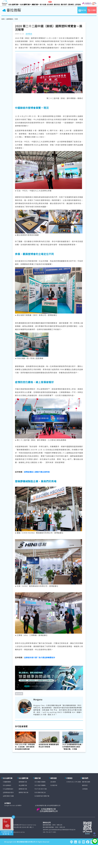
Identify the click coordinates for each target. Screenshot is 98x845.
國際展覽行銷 (23, 782)
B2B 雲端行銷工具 (40, 792)
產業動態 (9, 19)
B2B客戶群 (53, 785)
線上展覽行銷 (23, 785)
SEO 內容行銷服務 (40, 785)
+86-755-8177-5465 (49, 832)
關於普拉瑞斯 (86, 782)
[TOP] (95, 833)
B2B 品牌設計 (7, 785)
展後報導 (19, 693)
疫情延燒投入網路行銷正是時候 (37, 472)
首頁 (3, 19)
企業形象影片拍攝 (8, 796)
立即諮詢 (78, 4)
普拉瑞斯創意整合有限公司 (26, 842)
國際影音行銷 (23, 789)
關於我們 (64, 4)
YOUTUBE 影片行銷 (41, 789)
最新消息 (57, 4)
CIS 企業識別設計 (8, 789)
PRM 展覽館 (65, 369)
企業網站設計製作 (8, 792)
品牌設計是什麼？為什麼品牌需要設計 (39, 657)
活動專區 (71, 4)
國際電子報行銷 (23, 792)
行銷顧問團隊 (7, 782)
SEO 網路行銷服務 (40, 782)
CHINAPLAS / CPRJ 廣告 (73, 782)
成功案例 (50, 4)
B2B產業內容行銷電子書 (42, 796)
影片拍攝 (43, 4)
